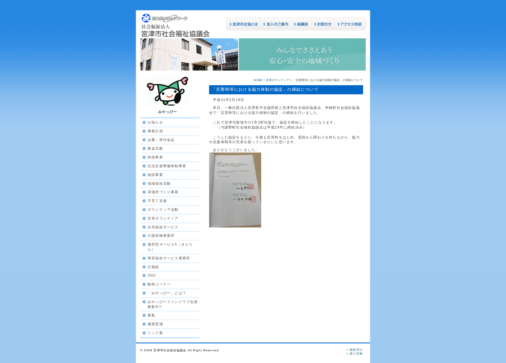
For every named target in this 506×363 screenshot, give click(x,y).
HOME (258, 80)
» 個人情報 (354, 353)
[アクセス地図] (350, 29)
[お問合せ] (323, 29)
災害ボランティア (277, 80)
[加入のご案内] (275, 29)
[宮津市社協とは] (243, 29)
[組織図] (301, 29)
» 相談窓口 (354, 349)
